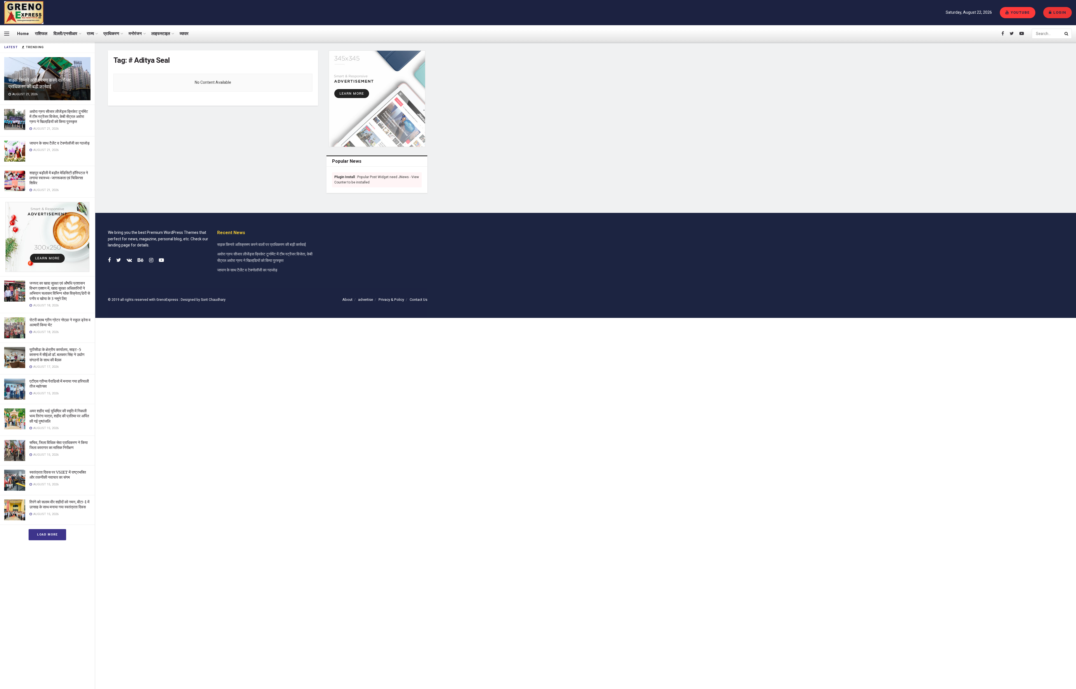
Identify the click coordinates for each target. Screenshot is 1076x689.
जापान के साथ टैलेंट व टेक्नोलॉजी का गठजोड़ (59, 143)
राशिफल (41, 34)
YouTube (1020, 12)
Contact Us (418, 299)
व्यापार (184, 34)
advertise (365, 299)
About (347, 299)
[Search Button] (1067, 34)
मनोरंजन (135, 34)
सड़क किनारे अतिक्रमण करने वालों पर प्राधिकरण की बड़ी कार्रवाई (39, 83)
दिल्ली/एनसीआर (65, 34)
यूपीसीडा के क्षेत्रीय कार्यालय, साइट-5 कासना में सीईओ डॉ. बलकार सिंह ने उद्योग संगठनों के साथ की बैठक (56, 354)
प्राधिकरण (111, 34)
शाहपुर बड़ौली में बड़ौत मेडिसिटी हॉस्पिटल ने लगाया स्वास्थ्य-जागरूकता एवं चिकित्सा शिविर (58, 177)
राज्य (90, 34)
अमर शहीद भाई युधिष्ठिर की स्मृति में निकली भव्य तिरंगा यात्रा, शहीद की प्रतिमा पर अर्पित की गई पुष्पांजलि (59, 415)
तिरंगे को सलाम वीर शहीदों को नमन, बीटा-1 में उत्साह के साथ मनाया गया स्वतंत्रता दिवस (59, 504)
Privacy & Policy (391, 299)
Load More (47, 534)
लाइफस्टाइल (160, 34)
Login (1059, 12)
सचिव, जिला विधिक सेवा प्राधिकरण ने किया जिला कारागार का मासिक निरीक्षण (58, 445)
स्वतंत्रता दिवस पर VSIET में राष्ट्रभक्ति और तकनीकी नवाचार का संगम (57, 475)
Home (23, 34)
